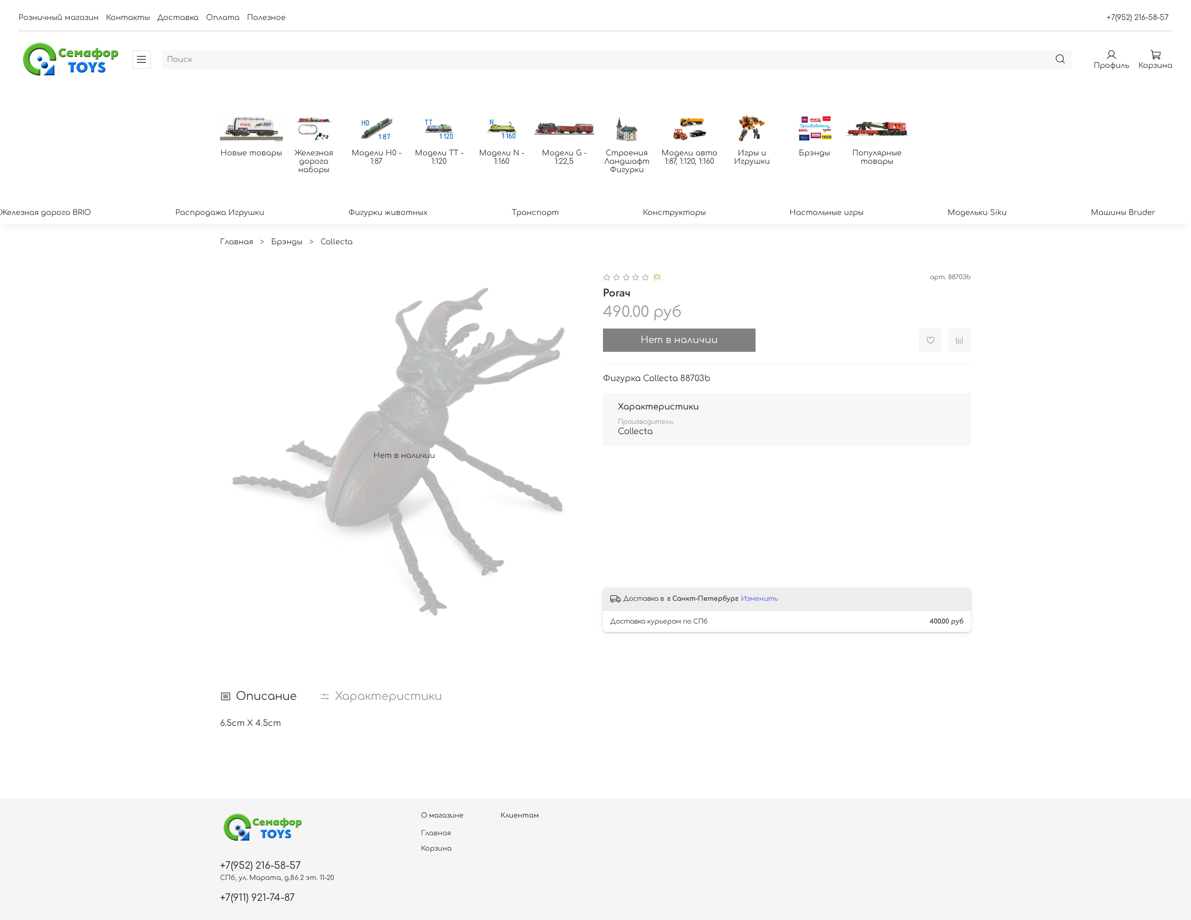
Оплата (223, 17)
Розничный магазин (59, 17)
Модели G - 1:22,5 (564, 157)
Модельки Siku (977, 212)
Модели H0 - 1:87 (376, 157)
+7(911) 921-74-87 (257, 898)
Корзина (436, 848)
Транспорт (535, 212)
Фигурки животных (388, 212)
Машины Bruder (1123, 212)
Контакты (128, 17)
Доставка (178, 17)
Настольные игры (826, 212)
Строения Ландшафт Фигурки (626, 161)
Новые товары (251, 153)
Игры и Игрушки (752, 157)
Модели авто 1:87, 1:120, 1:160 (689, 157)
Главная (236, 242)
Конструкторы (674, 212)
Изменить (759, 598)
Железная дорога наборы (313, 161)
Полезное (266, 17)
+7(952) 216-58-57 (1138, 17)
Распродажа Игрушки (219, 212)
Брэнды (814, 153)
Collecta (337, 242)
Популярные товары (877, 157)
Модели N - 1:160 (501, 157)
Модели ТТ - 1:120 (439, 157)
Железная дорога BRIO (45, 212)
